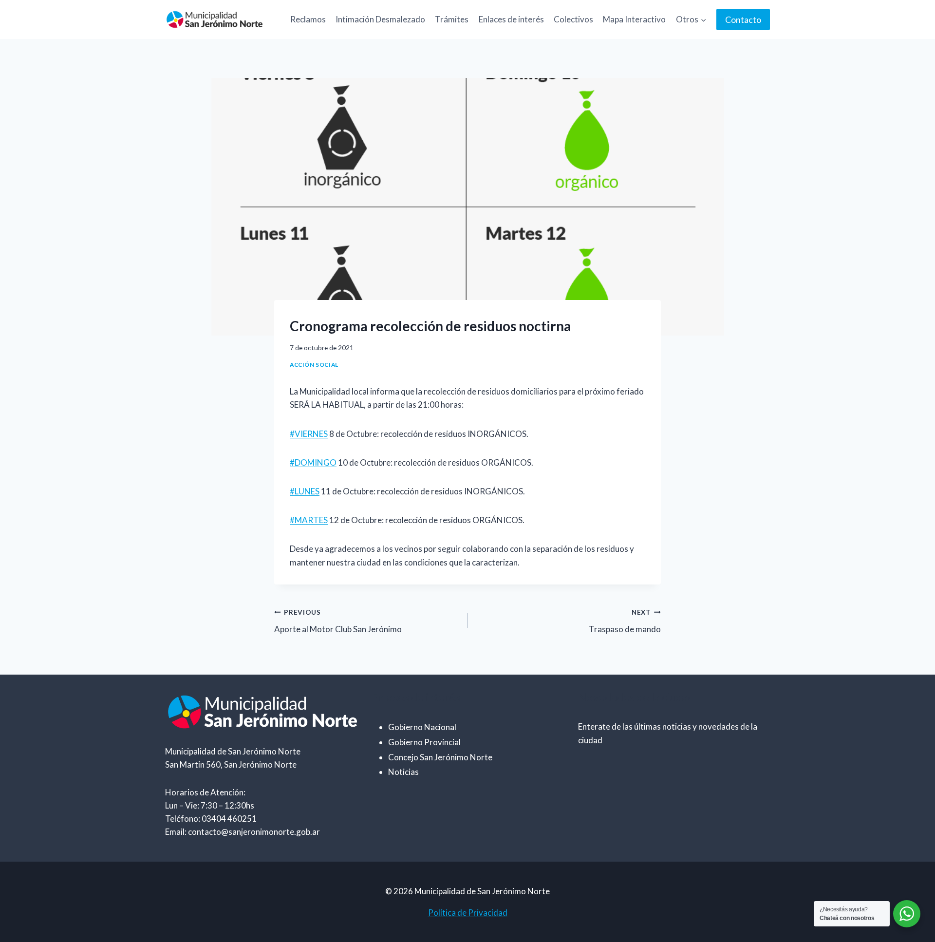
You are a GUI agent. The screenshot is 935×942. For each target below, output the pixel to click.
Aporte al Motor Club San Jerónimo (338, 621)
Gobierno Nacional (422, 727)
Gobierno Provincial (424, 742)
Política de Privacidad (467, 912)
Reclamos (308, 19)
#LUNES (304, 491)
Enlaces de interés (511, 19)
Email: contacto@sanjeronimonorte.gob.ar (242, 832)
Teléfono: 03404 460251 (211, 818)
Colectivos (573, 19)
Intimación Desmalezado (380, 19)
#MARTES (309, 520)
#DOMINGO (313, 462)
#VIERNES (309, 434)
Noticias (403, 772)
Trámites (451, 19)
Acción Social (314, 364)
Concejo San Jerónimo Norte (440, 757)
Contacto (743, 19)
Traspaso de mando (625, 621)
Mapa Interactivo (634, 19)
